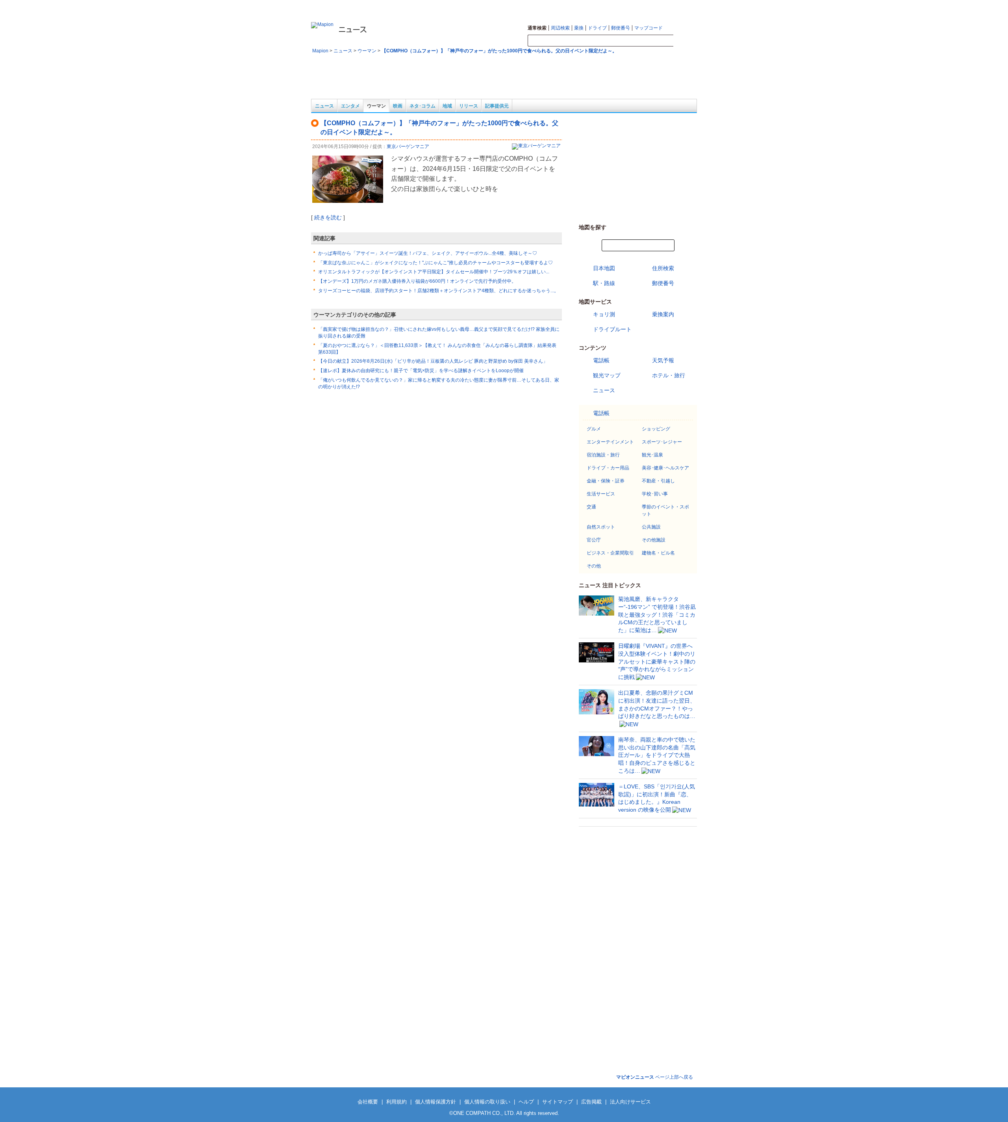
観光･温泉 (652, 455)
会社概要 (368, 1102)
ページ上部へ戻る (654, 1077)
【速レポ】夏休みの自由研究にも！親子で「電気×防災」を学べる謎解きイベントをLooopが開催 (421, 370)
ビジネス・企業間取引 (610, 553)
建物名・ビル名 (658, 553)
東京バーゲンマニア (408, 146)
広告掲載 (591, 1102)
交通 (591, 507)
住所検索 (663, 268)
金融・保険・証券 (605, 481)
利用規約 (396, 1102)
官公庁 (594, 540)
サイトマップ (666, 6)
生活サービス (601, 494)
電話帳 (601, 360)
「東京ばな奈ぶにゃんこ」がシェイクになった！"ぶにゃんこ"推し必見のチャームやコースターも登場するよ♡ (435, 262)
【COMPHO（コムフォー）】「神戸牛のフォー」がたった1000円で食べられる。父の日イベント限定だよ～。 (499, 51)
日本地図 (604, 268)
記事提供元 (497, 106)
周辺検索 (560, 28)
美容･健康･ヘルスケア (665, 468)
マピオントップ (632, 6)
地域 (447, 106)
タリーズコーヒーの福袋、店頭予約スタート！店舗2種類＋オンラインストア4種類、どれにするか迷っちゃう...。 (438, 290)
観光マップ (607, 375)
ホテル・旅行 (668, 375)
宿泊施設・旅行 (603, 455)
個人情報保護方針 (435, 1102)
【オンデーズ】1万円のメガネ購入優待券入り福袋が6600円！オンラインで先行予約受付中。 (417, 281)
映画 (397, 106)
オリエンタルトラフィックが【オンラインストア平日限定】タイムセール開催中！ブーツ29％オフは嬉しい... (433, 271)
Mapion (320, 51)
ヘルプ (690, 6)
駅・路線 (604, 283)
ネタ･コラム (422, 106)
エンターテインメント (610, 442)
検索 (685, 41)
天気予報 (663, 360)
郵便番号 (620, 28)
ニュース (343, 51)
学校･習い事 (655, 494)
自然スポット (601, 527)
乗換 (579, 28)
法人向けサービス (630, 1102)
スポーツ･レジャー (662, 442)
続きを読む (328, 217)
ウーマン (367, 51)
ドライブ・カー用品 (608, 468)
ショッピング (656, 429)
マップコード (648, 28)
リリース (468, 106)
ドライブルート (612, 329)
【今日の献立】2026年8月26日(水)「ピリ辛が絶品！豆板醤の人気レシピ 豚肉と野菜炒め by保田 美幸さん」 (433, 361)
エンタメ (350, 106)
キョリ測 (604, 314)
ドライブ (597, 28)
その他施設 (653, 540)
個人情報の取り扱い (487, 1102)
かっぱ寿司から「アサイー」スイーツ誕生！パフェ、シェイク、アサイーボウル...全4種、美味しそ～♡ (427, 253)
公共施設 (651, 527)
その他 (594, 566)
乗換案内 (663, 314)
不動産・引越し (658, 481)
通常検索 (537, 28)
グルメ (594, 429)
